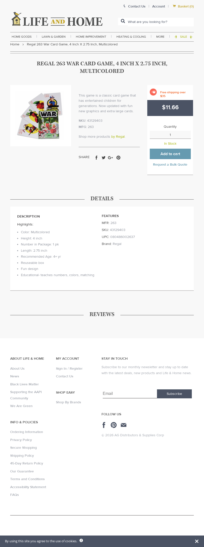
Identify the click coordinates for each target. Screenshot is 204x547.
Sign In (61, 368)
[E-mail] (124, 425)
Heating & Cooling (131, 37)
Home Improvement (91, 37)
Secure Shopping (23, 447)
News (14, 376)
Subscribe (174, 394)
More (160, 37)
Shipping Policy (22, 455)
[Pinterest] (114, 425)
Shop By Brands (68, 402)
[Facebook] (105, 425)
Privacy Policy (21, 440)
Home (14, 44)
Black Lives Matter (24, 384)
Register (76, 368)
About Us (17, 368)
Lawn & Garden (54, 37)
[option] (40, 115)
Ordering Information (26, 432)
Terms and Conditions (27, 479)
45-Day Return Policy (26, 463)
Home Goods (22, 37)
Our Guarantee (22, 471)
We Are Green (21, 406)
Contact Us (64, 376)
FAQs (14, 495)
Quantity (170, 126)
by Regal (118, 136)
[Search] (123, 21)
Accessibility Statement (28, 487)
